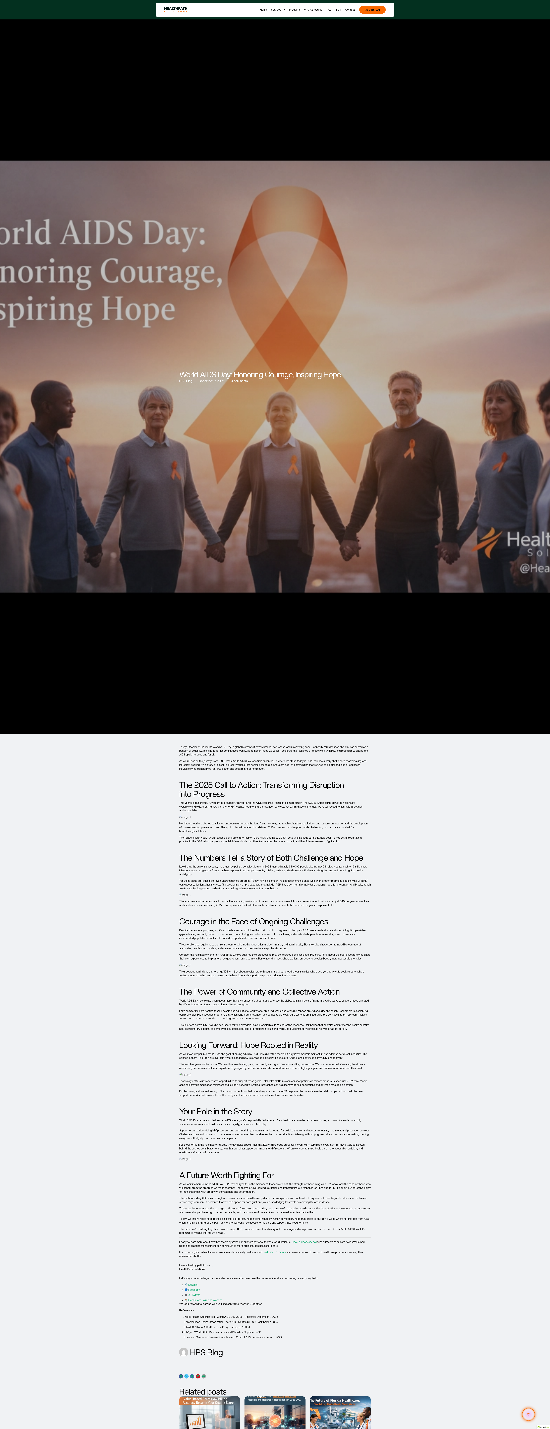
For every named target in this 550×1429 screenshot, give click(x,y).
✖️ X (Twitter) (192, 1294)
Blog (338, 9)
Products (294, 9)
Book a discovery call (304, 1241)
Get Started (372, 9)
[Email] (204, 1376)
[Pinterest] (198, 1376)
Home (263, 9)
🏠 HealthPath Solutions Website (203, 1300)
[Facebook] (181, 1376)
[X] (186, 1376)
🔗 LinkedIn (190, 1284)
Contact (350, 9)
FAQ (329, 9)
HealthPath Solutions (274, 1252)
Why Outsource (313, 9)
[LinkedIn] (192, 1376)
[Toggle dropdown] (283, 9)
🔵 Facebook (192, 1289)
